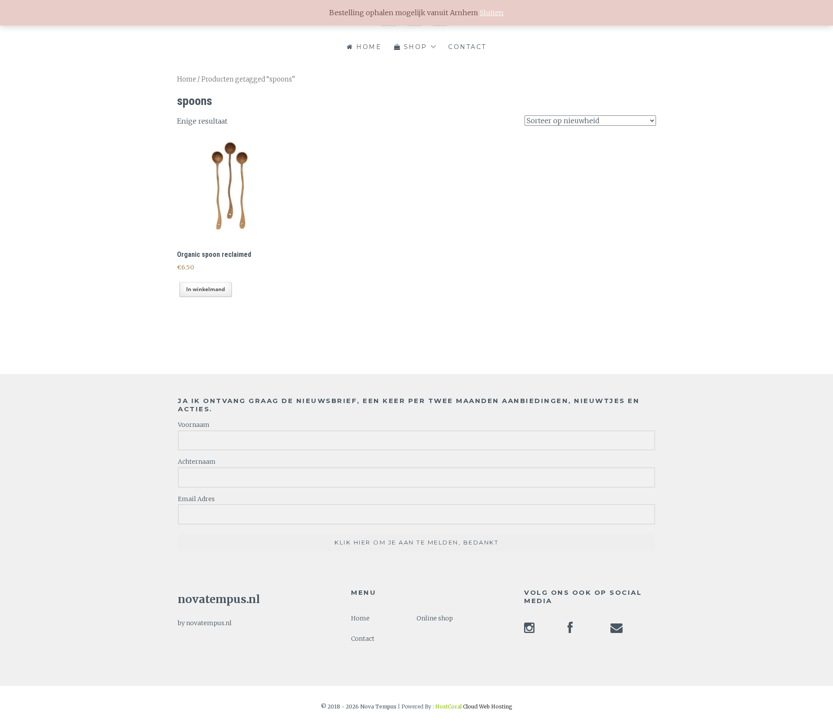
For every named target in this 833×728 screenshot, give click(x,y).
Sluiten (492, 12)
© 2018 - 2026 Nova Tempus (359, 706)
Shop (414, 47)
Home (367, 47)
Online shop (434, 618)
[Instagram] (529, 630)
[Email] (616, 630)
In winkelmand (205, 289)
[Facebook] (570, 630)
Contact (467, 47)
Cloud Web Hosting (473, 706)
